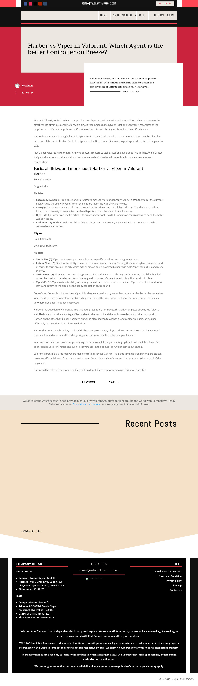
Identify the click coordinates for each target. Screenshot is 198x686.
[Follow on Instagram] (30, 4)
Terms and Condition (170, 576)
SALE (141, 15)
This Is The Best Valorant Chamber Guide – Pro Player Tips (69, 502)
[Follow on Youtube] (40, 4)
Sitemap (177, 585)
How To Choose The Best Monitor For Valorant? (60, 470)
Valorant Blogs (63, 442)
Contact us (176, 590)
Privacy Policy (174, 580)
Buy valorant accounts (86, 404)
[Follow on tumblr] (45, 4)
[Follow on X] (35, 4)
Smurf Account (122, 15)
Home (103, 15)
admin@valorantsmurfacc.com (99, 3)
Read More (131, 91)
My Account (165, 4)
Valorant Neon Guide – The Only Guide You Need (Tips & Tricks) (72, 438)
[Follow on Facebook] (25, 4)
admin (29, 85)
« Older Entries (31, 531)
